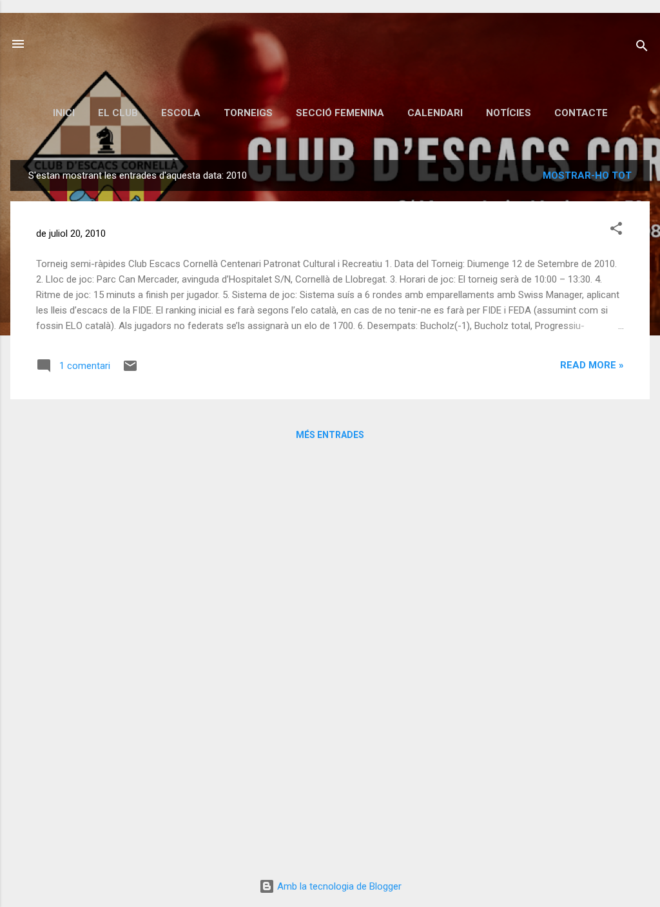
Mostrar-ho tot (587, 175)
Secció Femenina (340, 113)
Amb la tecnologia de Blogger (338, 886)
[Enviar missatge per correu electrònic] (130, 370)
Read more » (592, 365)
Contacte (581, 113)
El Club (118, 113)
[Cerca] (642, 48)
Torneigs (248, 113)
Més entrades (330, 435)
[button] (616, 231)
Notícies (508, 113)
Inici (64, 113)
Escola (180, 113)
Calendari (435, 113)
